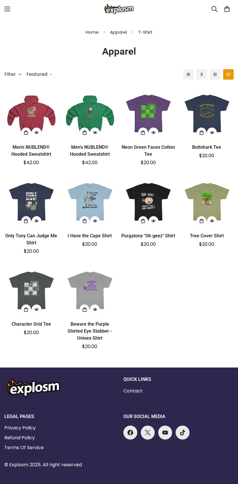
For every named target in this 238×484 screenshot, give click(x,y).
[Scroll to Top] (226, 452)
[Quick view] (37, 132)
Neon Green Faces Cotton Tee (148, 150)
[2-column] (201, 74)
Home (92, 32)
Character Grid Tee (31, 324)
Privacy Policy (20, 427)
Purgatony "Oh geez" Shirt (148, 236)
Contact (133, 391)
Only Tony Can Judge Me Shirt (31, 239)
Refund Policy (19, 437)
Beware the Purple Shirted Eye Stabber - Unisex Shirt (90, 331)
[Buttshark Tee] (207, 113)
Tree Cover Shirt (207, 236)
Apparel (118, 32)
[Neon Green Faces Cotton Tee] (148, 113)
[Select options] (26, 132)
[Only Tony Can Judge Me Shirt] (31, 202)
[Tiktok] (183, 433)
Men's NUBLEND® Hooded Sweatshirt (31, 150)
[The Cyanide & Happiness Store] (119, 9)
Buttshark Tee (206, 147)
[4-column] (228, 74)
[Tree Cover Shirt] (207, 202)
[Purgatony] (148, 202)
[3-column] (215, 74)
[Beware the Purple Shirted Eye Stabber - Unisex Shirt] (90, 290)
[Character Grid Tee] (31, 290)
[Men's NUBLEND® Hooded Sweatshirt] (31, 113)
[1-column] (188, 74)
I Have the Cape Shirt (90, 236)
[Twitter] (148, 433)
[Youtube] (165, 433)
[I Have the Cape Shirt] (90, 202)
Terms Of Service (24, 447)
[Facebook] (130, 433)
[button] (227, 9)
